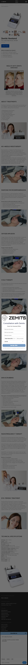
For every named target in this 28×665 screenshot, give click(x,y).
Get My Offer (14, 345)
